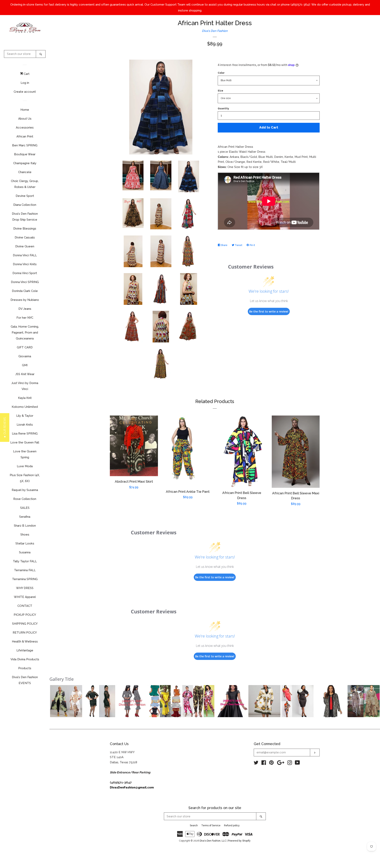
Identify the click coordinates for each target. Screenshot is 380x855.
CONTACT (24, 606)
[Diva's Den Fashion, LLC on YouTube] (297, 763)
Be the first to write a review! (268, 311)
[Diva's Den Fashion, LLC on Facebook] (263, 763)
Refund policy (232, 825)
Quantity (223, 108)
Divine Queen (24, 246)
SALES (24, 508)
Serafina (24, 517)
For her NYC (24, 317)
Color (221, 72)
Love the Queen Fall (24, 442)
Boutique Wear (24, 154)
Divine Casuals (25, 237)
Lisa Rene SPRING (25, 433)
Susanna (24, 552)
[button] (66, 701)
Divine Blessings (24, 228)
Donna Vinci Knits (25, 264)
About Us (24, 118)
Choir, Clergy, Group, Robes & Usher (25, 184)
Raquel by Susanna (25, 490)
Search (194, 825)
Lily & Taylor (24, 415)
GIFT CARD (25, 347)
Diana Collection (24, 205)
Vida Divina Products (24, 659)
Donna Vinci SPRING (25, 282)
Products (24, 668)
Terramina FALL (25, 570)
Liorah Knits (25, 424)
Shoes (24, 534)
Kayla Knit (25, 398)
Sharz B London (25, 525)
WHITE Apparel (25, 597)
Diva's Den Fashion (215, 31)
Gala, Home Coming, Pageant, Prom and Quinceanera (25, 332)
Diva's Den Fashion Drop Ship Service (25, 216)
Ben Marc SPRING (24, 145)
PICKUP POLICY (25, 615)
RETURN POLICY (25, 632)
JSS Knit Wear (24, 374)
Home (24, 110)
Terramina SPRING (25, 579)
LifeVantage (24, 650)
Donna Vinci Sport (24, 273)
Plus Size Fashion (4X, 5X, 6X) (25, 478)
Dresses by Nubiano (24, 300)
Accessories (25, 127)
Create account (25, 91)
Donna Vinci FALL (25, 255)
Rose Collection (24, 499)
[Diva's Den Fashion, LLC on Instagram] (289, 763)
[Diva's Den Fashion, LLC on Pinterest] (271, 763)
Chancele (24, 172)
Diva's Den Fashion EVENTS (25, 680)
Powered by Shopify (239, 840)
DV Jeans (24, 309)
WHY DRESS (24, 588)
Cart (26, 74)
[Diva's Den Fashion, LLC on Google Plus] (281, 763)
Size (220, 90)
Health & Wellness (25, 641)
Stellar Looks (24, 543)
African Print (24, 136)
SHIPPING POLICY (25, 623)
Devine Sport (25, 196)
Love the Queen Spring (24, 454)
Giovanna (24, 356)
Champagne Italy (24, 163)
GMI (25, 365)
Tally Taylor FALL (25, 561)
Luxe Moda (25, 466)
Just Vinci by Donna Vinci (24, 386)
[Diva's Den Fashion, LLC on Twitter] (256, 763)
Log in (25, 83)
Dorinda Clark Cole (25, 291)
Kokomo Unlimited (25, 407)
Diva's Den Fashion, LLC (213, 840)
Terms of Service (210, 825)
